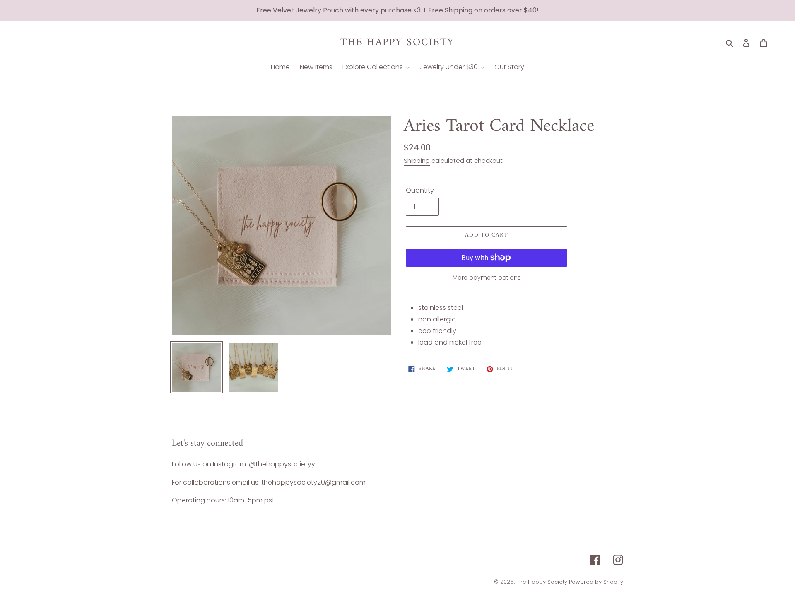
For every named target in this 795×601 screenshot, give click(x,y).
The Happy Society (397, 42)
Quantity (420, 190)
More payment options (487, 277)
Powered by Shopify (596, 582)
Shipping (417, 160)
